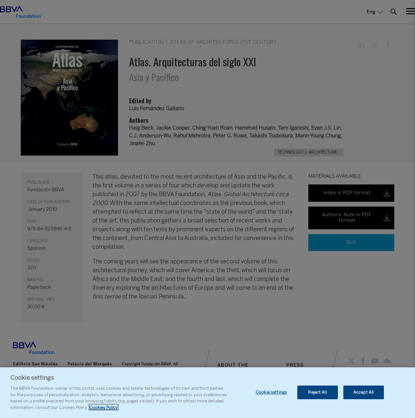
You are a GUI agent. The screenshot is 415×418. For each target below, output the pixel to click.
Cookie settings (271, 392)
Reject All (317, 392)
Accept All (363, 392)
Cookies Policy (103, 407)
